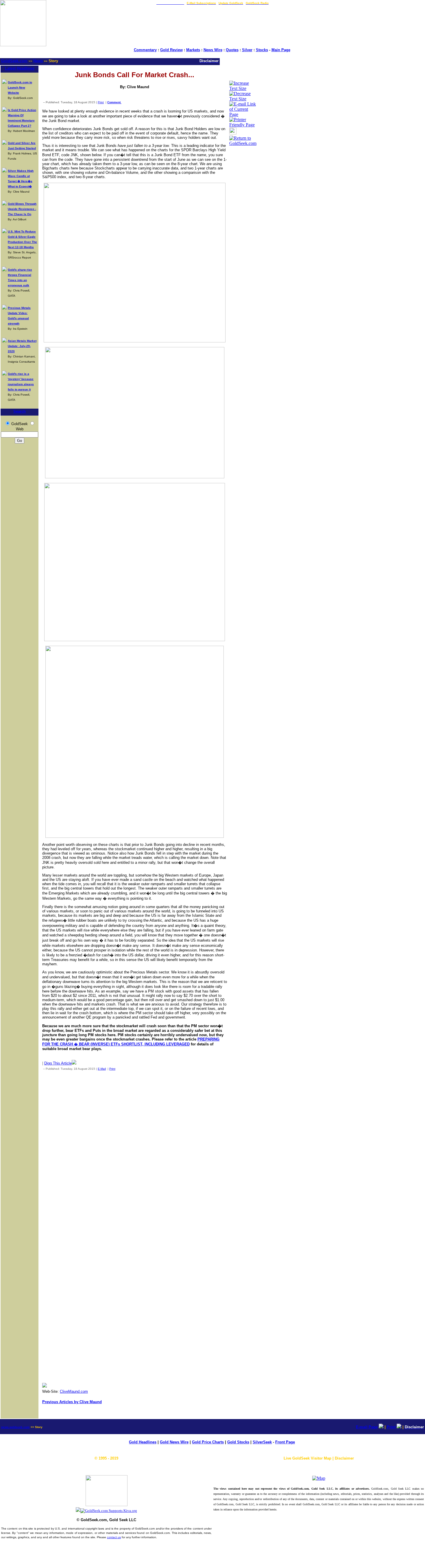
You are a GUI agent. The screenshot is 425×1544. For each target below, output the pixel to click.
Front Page (285, 1442)
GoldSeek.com (14, 61)
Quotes (232, 50)
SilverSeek (262, 1442)
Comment (114, 102)
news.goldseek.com (15, 1427)
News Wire (213, 50)
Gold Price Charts (208, 1442)
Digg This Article (58, 1063)
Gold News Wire (174, 1442)
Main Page (280, 50)
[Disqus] (134, 1151)
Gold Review (171, 50)
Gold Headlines (142, 1442)
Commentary (145, 50)
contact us (114, 1537)
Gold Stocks (238, 1442)
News (38, 61)
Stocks (262, 50)
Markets (193, 50)
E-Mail (102, 1068)
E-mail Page (367, 1427)
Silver (247, 50)
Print (101, 102)
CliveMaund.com (74, 1391)
